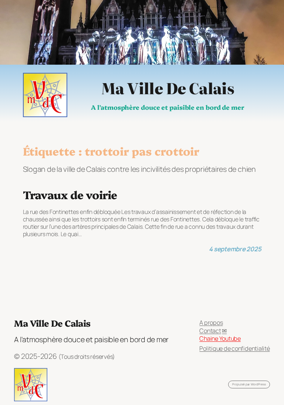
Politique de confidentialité (234, 348)
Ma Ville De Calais (167, 87)
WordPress (258, 384)
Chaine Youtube (220, 338)
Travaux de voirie (70, 194)
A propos (211, 323)
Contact (210, 331)
